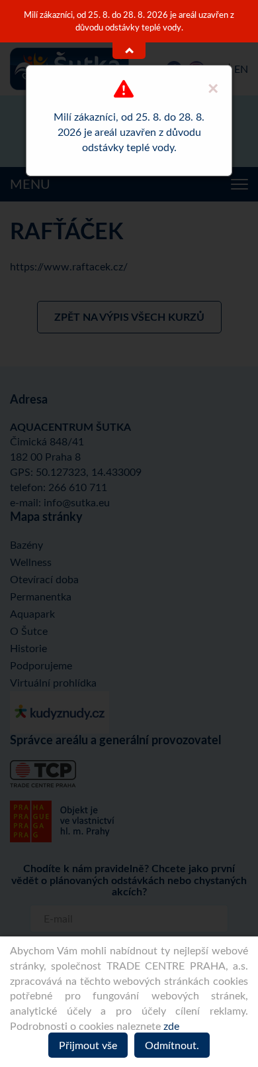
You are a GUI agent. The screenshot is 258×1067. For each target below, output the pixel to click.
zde (171, 1026)
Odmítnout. (172, 1045)
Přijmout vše (88, 1045)
